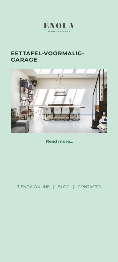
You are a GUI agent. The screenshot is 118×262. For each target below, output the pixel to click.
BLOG (64, 186)
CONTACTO (89, 186)
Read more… (59, 141)
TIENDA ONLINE (33, 186)
